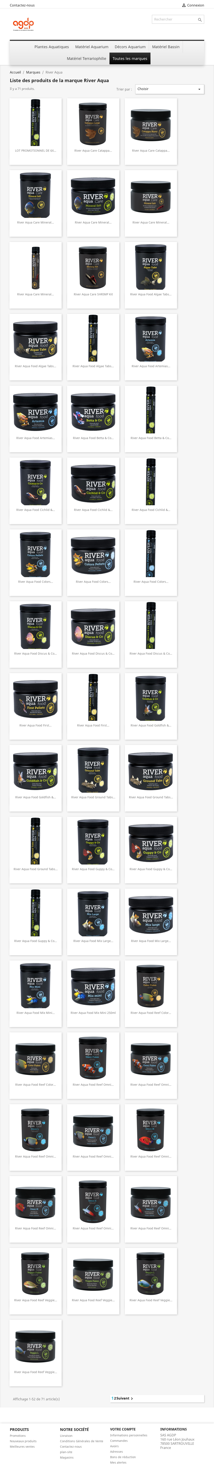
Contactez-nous (22, 5)
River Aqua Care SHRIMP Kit (93, 294)
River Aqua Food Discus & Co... (35, 653)
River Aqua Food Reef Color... (151, 1013)
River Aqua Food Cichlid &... (35, 510)
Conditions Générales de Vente (81, 1441)
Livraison (66, 1436)
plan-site (66, 1452)
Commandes (119, 1441)
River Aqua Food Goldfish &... (151, 725)
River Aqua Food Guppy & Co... (93, 869)
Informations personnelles (128, 1435)
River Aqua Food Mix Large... (93, 941)
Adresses (116, 1452)
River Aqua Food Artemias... (151, 366)
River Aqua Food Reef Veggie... (35, 1300)
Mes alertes (118, 1462)
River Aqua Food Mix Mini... (36, 1013)
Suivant (125, 1398)
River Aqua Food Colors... (35, 582)
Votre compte (123, 1429)
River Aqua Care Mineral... (35, 222)
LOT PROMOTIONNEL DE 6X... (35, 150)
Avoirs (114, 1446)
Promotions (18, 1436)
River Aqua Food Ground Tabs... (93, 797)
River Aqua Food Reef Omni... (93, 1085)
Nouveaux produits (23, 1441)
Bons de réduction (123, 1457)
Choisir (170, 89)
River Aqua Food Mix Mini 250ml (93, 1013)
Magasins (67, 1457)
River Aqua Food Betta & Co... (93, 438)
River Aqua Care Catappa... (93, 150)
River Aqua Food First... (35, 725)
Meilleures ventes (22, 1447)
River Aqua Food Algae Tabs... (151, 294)
